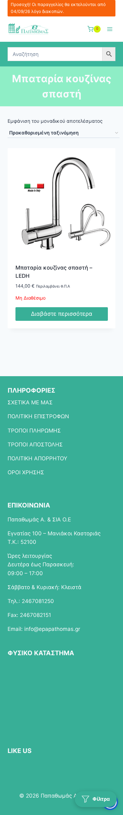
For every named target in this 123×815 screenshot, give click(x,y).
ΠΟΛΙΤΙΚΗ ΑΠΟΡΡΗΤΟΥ (37, 458)
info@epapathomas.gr (52, 629)
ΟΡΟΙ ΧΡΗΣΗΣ (26, 472)
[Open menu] (109, 29)
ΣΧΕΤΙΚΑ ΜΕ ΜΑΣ (30, 402)
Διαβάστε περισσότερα (61, 313)
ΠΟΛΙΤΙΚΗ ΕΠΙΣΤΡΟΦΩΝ (38, 416)
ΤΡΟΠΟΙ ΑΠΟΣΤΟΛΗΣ (35, 444)
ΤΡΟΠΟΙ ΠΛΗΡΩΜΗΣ (34, 430)
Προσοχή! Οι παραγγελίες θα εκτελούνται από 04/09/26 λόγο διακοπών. (58, 8)
